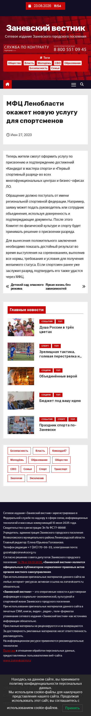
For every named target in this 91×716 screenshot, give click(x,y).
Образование (72, 63)
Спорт (43, 469)
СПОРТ (45, 345)
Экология (16, 478)
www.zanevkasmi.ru (17, 660)
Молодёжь (44, 63)
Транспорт (60, 469)
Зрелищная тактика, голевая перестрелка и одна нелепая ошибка (59, 356)
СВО (58, 63)
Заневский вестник (45, 28)
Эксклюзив (37, 478)
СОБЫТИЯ (46, 321)
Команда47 (59, 451)
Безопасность (38, 68)
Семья (55, 68)
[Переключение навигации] (73, 84)
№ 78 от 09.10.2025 (29, 562)
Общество (14, 63)
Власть (29, 63)
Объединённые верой (58, 376)
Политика (9, 651)
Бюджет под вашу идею (60, 401)
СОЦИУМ (46, 370)
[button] (83, 84)
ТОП (60, 321)
